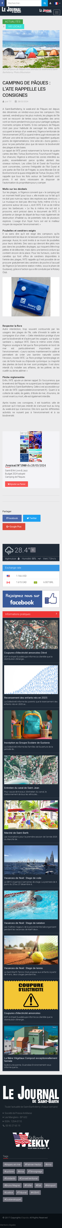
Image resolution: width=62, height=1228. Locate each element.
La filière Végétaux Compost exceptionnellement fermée (30, 1059)
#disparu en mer (12, 1164)
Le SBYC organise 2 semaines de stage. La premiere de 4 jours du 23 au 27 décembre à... (30, 883)
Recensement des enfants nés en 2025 (25, 697)
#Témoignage (35, 1171)
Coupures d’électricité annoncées (22, 1013)
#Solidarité (9, 1178)
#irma (21, 1171)
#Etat (38, 1185)
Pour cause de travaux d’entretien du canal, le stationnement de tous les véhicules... (25, 793)
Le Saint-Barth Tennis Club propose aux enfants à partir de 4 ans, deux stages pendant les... (30, 973)
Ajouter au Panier (17, 484)
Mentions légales (8, 1225)
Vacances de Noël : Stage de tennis (23, 968)
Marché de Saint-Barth (16, 832)
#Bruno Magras (12, 1185)
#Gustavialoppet (12, 1199)
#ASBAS (35, 1192)
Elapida (25, 1217)
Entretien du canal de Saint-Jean (21, 787)
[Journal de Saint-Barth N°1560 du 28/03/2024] (31, 446)
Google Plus (15, 526)
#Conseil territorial (28, 1178)
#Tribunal (22, 1192)
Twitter (33, 518)
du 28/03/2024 (25, 465)
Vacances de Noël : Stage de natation (24, 923)
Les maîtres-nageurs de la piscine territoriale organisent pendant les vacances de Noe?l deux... (30, 928)
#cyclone (9, 1171)
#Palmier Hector (33, 1164)
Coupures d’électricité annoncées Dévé (25, 652)
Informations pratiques (17, 614)
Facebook (13, 518)
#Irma (48, 1164)
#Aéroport (50, 1185)
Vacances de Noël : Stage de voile (22, 878)
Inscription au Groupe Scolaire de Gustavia (27, 742)
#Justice (8, 1192)
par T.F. (8, 101)
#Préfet (28, 1185)
